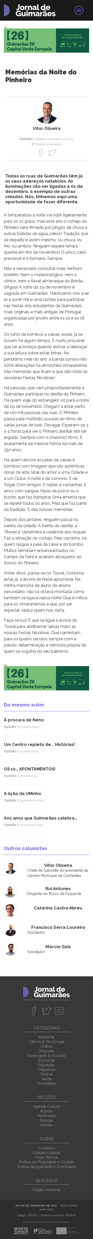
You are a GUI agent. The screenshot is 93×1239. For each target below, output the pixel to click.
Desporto (47, 1051)
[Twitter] (52, 152)
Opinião (46, 1125)
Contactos (46, 1148)
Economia (46, 1060)
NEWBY (70, 1215)
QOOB (32, 1215)
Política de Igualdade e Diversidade (46, 1167)
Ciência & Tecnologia (46, 1042)
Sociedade (47, 1083)
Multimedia (46, 1116)
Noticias (46, 1120)
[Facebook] (41, 152)
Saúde (46, 1079)
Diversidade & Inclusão (46, 1056)
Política (46, 1074)
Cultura (46, 1046)
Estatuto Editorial (46, 1153)
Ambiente (46, 1037)
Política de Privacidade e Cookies (46, 1162)
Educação (46, 1065)
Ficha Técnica (46, 1157)
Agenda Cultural (46, 1106)
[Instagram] (59, 1011)
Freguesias (47, 1069)
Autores (46, 1111)
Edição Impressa (46, 1190)
